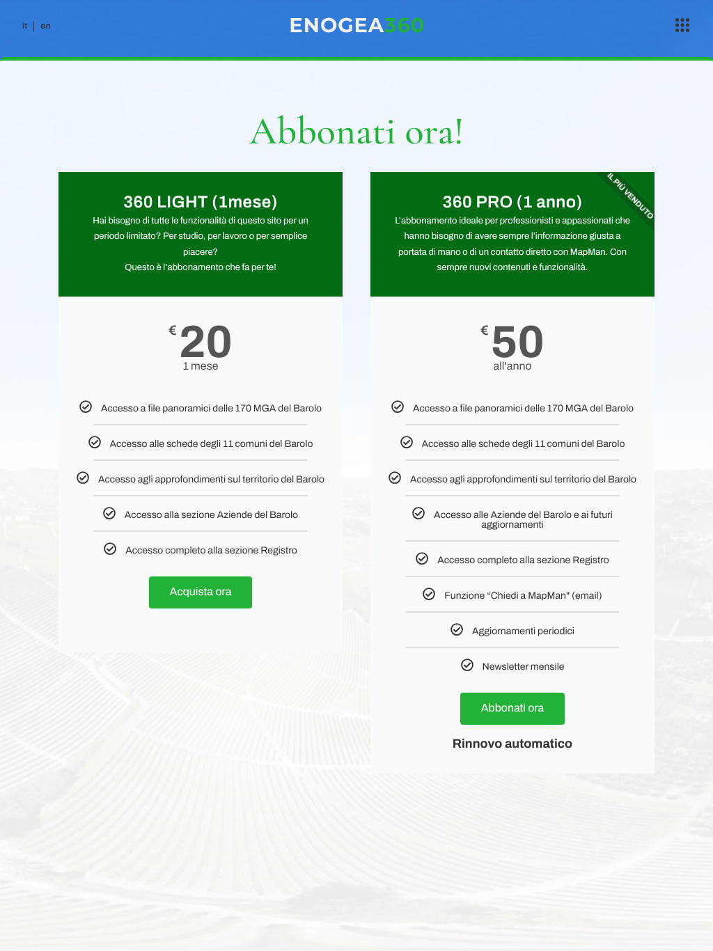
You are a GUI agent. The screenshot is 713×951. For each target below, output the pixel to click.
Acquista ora (201, 592)
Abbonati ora (512, 708)
